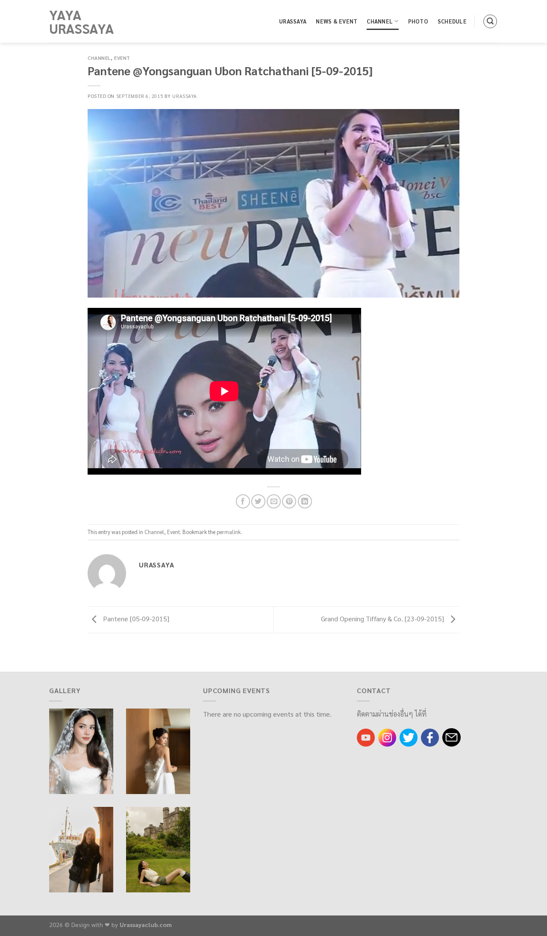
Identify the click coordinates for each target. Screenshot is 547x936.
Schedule (452, 21)
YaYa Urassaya (81, 21)
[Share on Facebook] (243, 501)
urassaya (184, 96)
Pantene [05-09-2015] (135, 618)
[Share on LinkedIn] (305, 501)
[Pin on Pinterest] (289, 501)
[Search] (490, 21)
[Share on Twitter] (258, 501)
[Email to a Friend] (274, 501)
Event (122, 58)
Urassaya (292, 21)
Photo (418, 21)
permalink (229, 531)
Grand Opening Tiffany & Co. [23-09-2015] (383, 618)
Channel (380, 21)
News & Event (336, 21)
